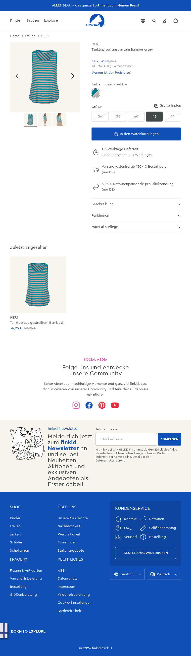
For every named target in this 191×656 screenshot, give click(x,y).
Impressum (66, 587)
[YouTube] (114, 405)
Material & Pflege (105, 227)
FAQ (127, 528)
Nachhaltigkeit (69, 526)
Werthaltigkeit (69, 534)
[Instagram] (76, 405)
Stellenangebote (71, 550)
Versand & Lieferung (26, 578)
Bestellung (18, 587)
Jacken (15, 534)
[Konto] (164, 20)
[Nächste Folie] (74, 77)
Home (15, 36)
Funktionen (100, 215)
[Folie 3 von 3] (59, 119)
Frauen (30, 36)
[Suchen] (154, 20)
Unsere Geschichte (73, 518)
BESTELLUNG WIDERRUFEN (146, 553)
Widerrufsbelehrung (74, 594)
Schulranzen (19, 550)
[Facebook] (89, 405)
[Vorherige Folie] (15, 77)
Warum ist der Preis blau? (112, 72)
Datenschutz (67, 578)
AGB (61, 570)
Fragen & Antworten (26, 570)
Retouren (156, 519)
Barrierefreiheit (69, 611)
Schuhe (16, 542)
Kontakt (130, 519)
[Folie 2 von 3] (44, 119)
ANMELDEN (169, 439)
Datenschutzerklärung (111, 460)
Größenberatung (23, 594)
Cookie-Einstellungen (75, 602)
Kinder (15, 518)
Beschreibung (103, 204)
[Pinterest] (101, 405)
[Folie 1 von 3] (30, 120)
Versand (130, 537)
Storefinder (67, 542)
